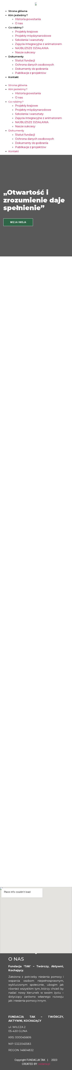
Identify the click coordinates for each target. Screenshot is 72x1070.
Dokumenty (16, 56)
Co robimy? (15, 27)
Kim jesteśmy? (18, 15)
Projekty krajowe (26, 31)
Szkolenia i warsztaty (29, 39)
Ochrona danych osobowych (34, 64)
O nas (19, 23)
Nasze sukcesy (25, 52)
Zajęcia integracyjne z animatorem (38, 44)
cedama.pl (44, 1064)
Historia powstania (28, 19)
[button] (36, 81)
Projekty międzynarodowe (33, 35)
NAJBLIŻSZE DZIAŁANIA (32, 48)
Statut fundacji (25, 60)
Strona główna (17, 11)
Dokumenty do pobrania (31, 68)
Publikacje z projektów (30, 73)
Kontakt (13, 77)
